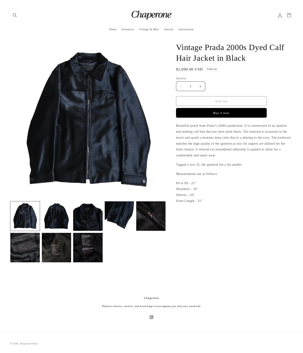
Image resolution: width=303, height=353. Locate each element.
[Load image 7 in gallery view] (56, 247)
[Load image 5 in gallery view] (151, 216)
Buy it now (221, 113)
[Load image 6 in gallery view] (25, 247)
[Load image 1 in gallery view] (25, 216)
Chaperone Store (29, 343)
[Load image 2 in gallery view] (56, 216)
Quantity (181, 78)
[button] (14, 15)
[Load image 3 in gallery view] (88, 216)
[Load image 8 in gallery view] (88, 247)
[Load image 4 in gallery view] (119, 216)
